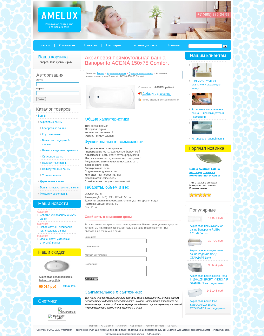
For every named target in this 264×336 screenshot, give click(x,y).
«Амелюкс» (66, 330)
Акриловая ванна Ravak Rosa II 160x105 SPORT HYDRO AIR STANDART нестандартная (209, 279)
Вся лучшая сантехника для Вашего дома (59, 25)
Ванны (42, 115)
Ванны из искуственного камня (59, 187)
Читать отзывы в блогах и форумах (160, 99)
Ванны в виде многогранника (60, 150)
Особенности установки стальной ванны (55, 240)
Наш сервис (114, 45)
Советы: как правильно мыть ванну (58, 216)
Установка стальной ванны (208, 138)
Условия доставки (145, 45)
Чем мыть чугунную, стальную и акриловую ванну (206, 84)
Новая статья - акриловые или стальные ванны (56, 228)
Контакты (174, 45)
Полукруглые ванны (54, 162)
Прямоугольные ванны (56, 168)
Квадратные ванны (54, 128)
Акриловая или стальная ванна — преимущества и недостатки (208, 113)
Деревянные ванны (52, 181)
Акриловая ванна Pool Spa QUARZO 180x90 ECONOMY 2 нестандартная (207, 304)
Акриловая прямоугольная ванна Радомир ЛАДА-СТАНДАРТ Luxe (206, 254)
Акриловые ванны (51, 121)
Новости (45, 45)
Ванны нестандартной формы (56, 142)
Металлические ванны (54, 193)
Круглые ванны (51, 134)
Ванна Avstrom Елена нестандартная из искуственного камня (204, 172)
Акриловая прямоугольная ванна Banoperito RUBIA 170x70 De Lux (206, 229)
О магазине (67, 45)
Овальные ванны (52, 156)
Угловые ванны (51, 175)
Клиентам (90, 45)
